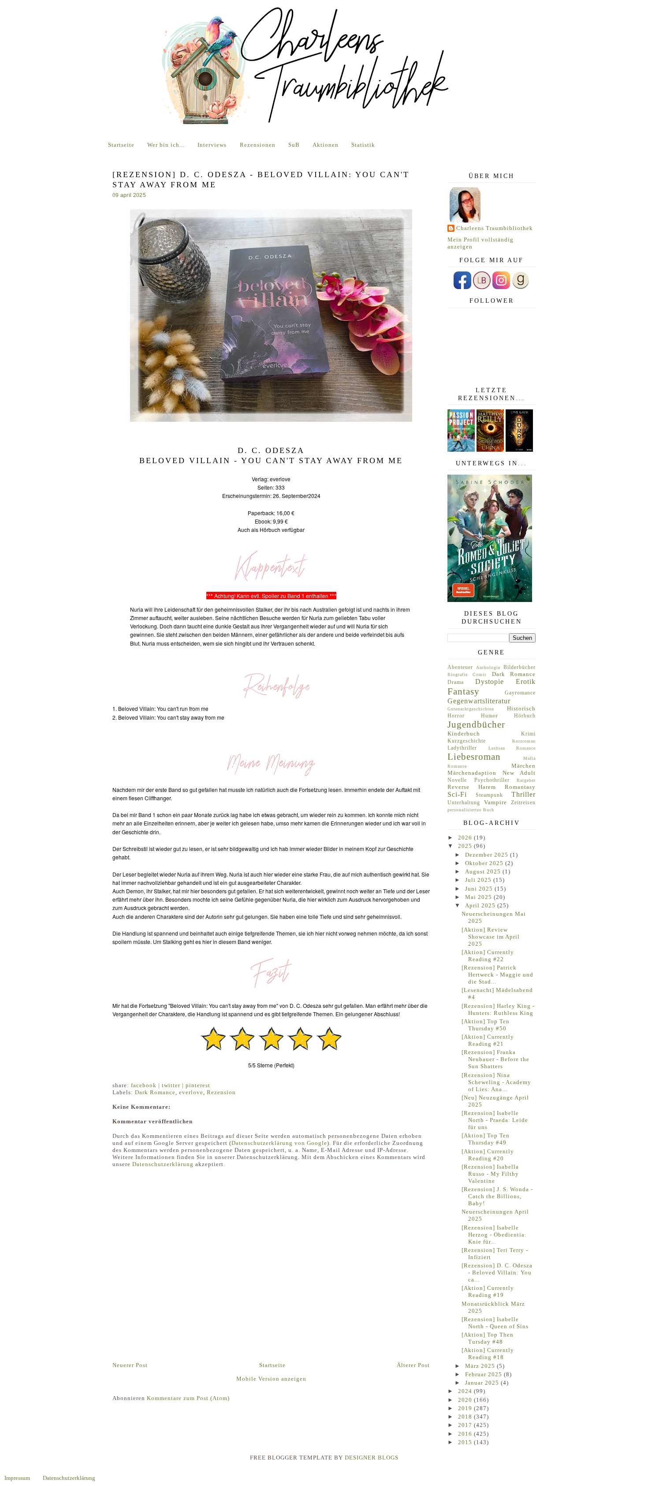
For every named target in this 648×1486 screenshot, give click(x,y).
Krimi (528, 734)
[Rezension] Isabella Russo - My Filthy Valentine (490, 1173)
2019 (466, 1408)
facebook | (146, 1085)
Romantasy (520, 787)
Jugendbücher (476, 724)
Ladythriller (462, 748)
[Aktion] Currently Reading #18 (488, 1353)
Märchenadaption (471, 772)
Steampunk (489, 795)
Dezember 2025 (487, 854)
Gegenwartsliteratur (478, 701)
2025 (466, 846)
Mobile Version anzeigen (271, 1378)
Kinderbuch (463, 733)
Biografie (457, 674)
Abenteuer (460, 667)
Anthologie (488, 667)
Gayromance (520, 693)
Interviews (212, 144)
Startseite (121, 144)
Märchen (523, 765)
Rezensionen (258, 144)
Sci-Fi (457, 794)
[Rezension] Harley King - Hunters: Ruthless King (498, 1009)
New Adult (519, 772)
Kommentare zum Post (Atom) (188, 1398)
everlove (191, 1092)
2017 (466, 1425)
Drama (455, 682)
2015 (466, 1442)
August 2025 (484, 871)
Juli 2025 (479, 880)
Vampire (495, 802)
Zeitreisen (523, 803)
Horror (456, 716)
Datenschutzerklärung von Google (279, 1143)
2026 (466, 837)
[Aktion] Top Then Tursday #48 (488, 1338)
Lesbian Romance (512, 748)
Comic (480, 674)
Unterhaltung (463, 803)
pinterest (198, 1085)
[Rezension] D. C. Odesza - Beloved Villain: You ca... (497, 1272)
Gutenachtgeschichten (470, 708)
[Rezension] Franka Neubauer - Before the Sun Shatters (495, 1059)
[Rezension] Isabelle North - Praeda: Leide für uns (495, 1120)
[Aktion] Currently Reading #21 (488, 1040)
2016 (466, 1433)
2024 (466, 1391)
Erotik (526, 681)
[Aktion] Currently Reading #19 (488, 1291)
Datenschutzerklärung (163, 1164)
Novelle (457, 780)
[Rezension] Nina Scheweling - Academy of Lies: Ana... (496, 1082)
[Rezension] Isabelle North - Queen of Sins (495, 1323)
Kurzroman (524, 741)
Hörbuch (525, 716)
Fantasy (463, 691)
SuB (294, 144)
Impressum (17, 1478)
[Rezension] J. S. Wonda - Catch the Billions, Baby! (497, 1196)
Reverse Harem (471, 787)
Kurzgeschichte (466, 741)
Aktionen (326, 144)
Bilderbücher (519, 667)
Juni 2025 (480, 888)
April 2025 (481, 905)
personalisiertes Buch (470, 809)
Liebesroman (474, 756)
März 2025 (481, 1366)
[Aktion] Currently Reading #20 (488, 1155)
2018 (466, 1416)
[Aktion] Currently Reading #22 (488, 955)
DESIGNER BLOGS (371, 1457)
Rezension (221, 1092)
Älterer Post (413, 1365)
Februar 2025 (484, 1374)
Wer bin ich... (166, 144)
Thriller (523, 794)
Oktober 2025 (485, 863)
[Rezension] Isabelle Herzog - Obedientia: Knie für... (494, 1234)
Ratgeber (526, 780)
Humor (489, 716)
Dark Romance (155, 1092)
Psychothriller (492, 780)
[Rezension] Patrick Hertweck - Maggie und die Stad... (497, 974)
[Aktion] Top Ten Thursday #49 (486, 1139)
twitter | (174, 1085)
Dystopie (489, 681)
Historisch (521, 708)
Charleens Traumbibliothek (494, 228)
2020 (466, 1400)
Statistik (363, 144)
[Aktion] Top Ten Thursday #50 (486, 1025)
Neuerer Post (130, 1365)
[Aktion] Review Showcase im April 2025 (491, 936)
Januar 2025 (483, 1382)
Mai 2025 (479, 897)
